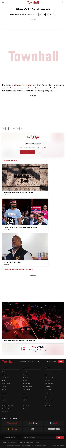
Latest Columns (5, 378)
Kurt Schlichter (48, 372)
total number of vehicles (21, 85)
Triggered (4, 400)
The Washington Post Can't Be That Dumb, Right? (18, 192)
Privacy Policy (14, 442)
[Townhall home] (8, 361)
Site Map (37, 442)
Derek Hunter (7, 229)
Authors (4, 389)
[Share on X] (37, 14)
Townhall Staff (14, 15)
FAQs (54, 361)
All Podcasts (5, 411)
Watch (3, 380)
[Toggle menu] (3, 2)
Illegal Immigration (27, 386)
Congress (25, 375)
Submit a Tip (26, 406)
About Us (25, 397)
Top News (4, 372)
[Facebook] (35, 361)
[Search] (63, 2)
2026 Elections (26, 372)
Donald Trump (26, 378)
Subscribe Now (41, 152)
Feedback (20, 442)
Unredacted (4, 403)
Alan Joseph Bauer (49, 383)
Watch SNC (47, 406)
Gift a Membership (49, 400)
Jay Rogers (6, 264)
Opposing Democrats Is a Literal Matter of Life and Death (20, 227)
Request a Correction (29, 442)
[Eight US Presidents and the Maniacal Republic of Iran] (33, 320)
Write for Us (26, 409)
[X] (28, 361)
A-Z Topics (26, 368)
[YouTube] (38, 361)
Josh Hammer (48, 386)
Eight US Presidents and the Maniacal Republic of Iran (19, 340)
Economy (25, 380)
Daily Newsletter (48, 403)
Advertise (25, 400)
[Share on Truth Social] (40, 14)
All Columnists (48, 389)
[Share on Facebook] (44, 14)
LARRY (3, 397)
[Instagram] (32, 361)
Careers (25, 403)
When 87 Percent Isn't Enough (12, 262)
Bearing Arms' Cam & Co (7, 406)
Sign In (48, 361)
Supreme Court (26, 389)
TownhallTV (4, 386)
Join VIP (61, 361)
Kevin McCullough (49, 378)
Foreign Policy (26, 383)
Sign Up (60, 437)
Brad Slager (47, 380)
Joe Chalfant (6, 195)
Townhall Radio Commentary (9, 409)
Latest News (4, 375)
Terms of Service (5, 442)
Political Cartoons (6, 383)
